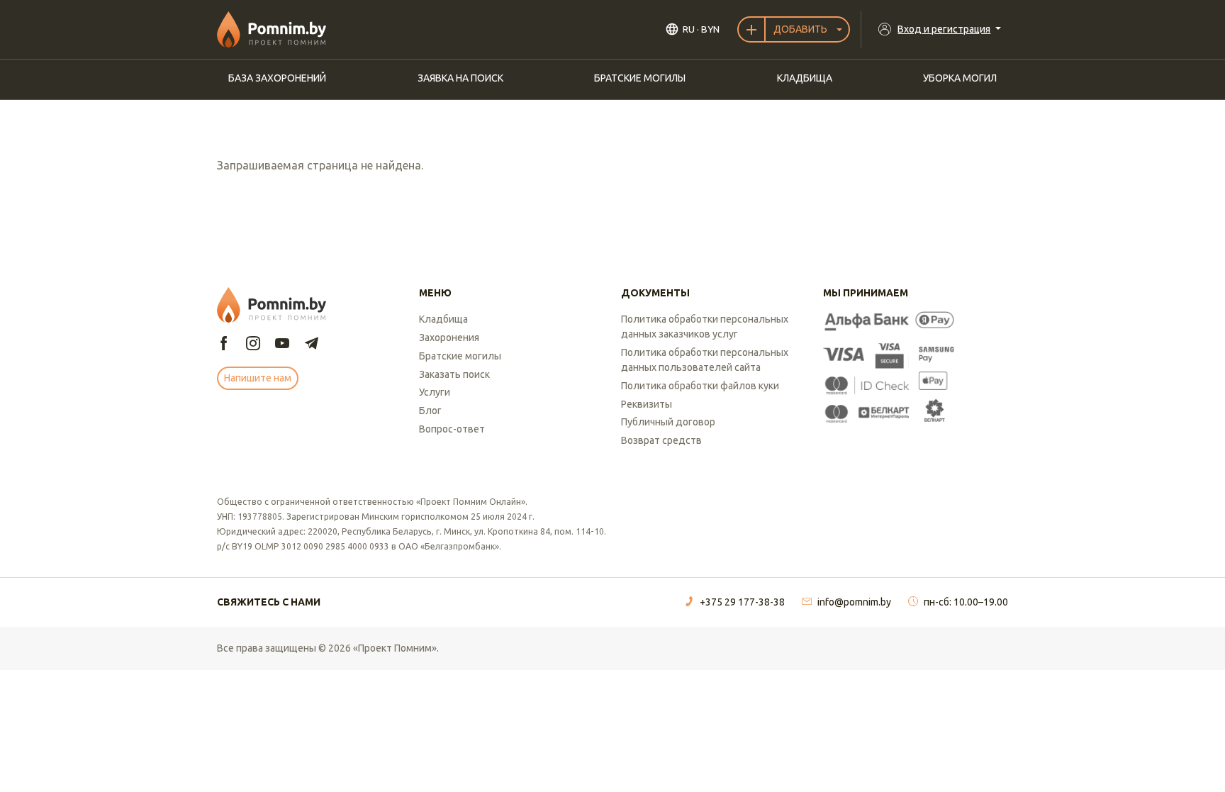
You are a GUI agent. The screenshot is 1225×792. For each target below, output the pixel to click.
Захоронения (449, 337)
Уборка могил (960, 78)
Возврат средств (661, 440)
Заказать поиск (454, 374)
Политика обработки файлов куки (700, 385)
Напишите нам (257, 378)
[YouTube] (282, 344)
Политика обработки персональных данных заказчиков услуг (704, 326)
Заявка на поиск (460, 78)
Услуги (434, 392)
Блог (430, 410)
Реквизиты (646, 404)
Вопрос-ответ (452, 429)
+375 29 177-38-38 (742, 602)
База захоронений (277, 78)
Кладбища (804, 78)
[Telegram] (311, 344)
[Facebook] (224, 344)
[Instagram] (253, 344)
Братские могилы (640, 78)
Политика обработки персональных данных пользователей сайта (704, 360)
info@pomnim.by (854, 602)
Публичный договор (668, 422)
